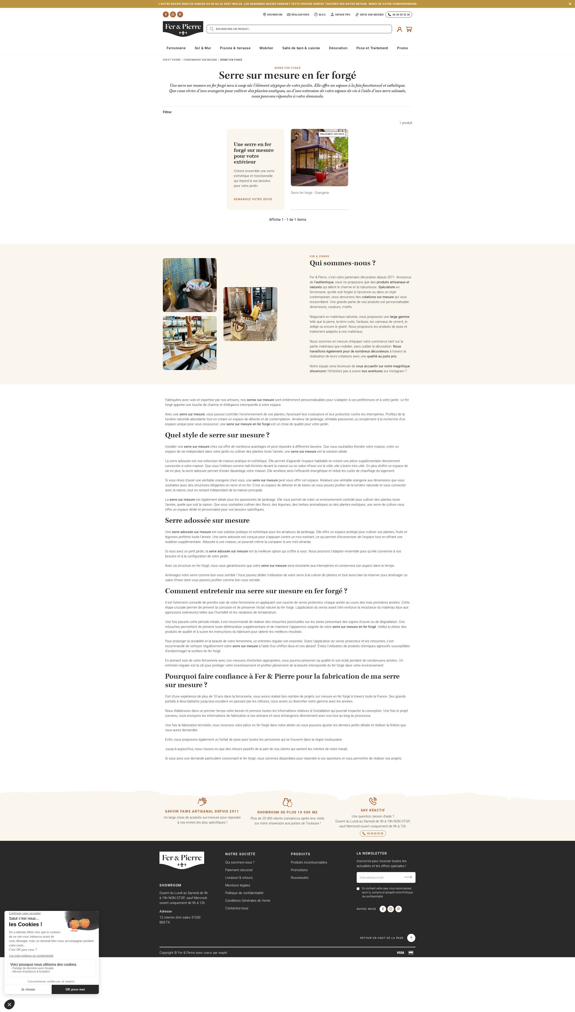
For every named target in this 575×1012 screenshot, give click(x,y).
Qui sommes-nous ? (239, 862)
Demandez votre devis (253, 199)
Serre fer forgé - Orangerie (310, 192)
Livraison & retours (239, 877)
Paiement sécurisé (239, 870)
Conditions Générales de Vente (247, 900)
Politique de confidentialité (244, 892)
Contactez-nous (236, 908)
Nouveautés (300, 877)
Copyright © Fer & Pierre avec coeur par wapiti (193, 952)
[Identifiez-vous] (399, 29)
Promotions (299, 870)
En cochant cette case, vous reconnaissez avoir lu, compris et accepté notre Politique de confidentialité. (387, 892)
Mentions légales (237, 885)
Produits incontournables (309, 862)
